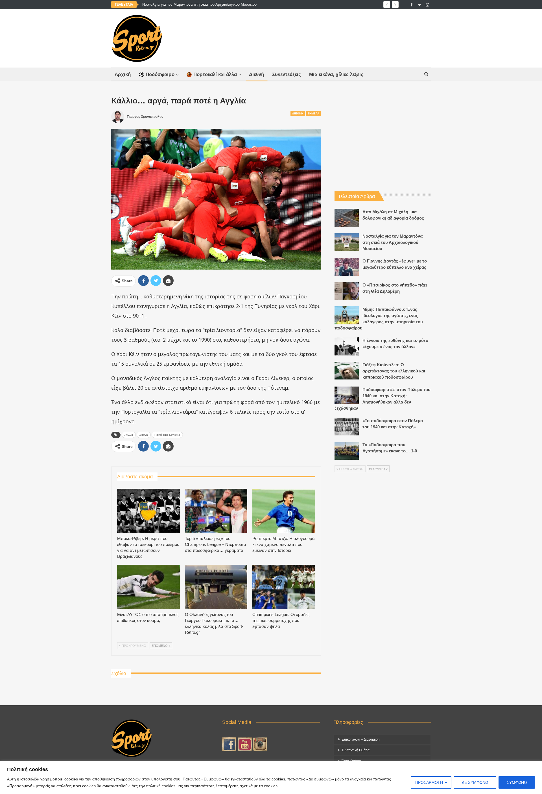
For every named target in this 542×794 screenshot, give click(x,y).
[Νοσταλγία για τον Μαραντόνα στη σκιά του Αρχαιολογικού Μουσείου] (347, 242)
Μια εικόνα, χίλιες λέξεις (336, 74)
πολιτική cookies (160, 786)
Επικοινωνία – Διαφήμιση (361, 739)
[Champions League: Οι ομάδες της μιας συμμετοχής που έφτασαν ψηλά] (283, 587)
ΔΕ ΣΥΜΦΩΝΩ (475, 782)
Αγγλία (128, 434)
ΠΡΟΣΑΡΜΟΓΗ (429, 782)
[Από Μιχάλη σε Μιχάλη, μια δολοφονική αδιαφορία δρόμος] (347, 218)
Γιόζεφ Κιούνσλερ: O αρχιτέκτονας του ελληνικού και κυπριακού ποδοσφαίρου (393, 370)
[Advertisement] (326, 37)
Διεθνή (256, 74)
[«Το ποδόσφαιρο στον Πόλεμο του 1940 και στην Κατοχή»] (347, 427)
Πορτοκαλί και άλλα (215, 74)
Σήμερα (313, 113)
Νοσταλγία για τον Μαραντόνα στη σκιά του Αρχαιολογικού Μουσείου (392, 242)
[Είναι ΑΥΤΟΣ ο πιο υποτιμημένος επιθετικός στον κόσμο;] (148, 587)
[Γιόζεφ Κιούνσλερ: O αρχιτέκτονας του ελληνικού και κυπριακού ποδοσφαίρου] (347, 371)
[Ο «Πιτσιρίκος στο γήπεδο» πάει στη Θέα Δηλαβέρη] (347, 291)
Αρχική (123, 74)
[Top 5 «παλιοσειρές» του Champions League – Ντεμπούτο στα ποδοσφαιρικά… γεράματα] (216, 511)
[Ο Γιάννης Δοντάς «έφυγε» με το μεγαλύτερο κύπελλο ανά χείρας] (347, 267)
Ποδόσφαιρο (160, 74)
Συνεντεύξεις (286, 74)
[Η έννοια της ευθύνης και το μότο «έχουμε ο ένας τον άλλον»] (347, 346)
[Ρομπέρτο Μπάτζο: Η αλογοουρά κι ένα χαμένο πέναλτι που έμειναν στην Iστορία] (283, 511)
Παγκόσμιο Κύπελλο (167, 434)
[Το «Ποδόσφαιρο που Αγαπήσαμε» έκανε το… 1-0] (347, 451)
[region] (271, 777)
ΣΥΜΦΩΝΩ (517, 782)
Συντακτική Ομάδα (356, 750)
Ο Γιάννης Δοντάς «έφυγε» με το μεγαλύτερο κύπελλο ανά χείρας (196, 4)
